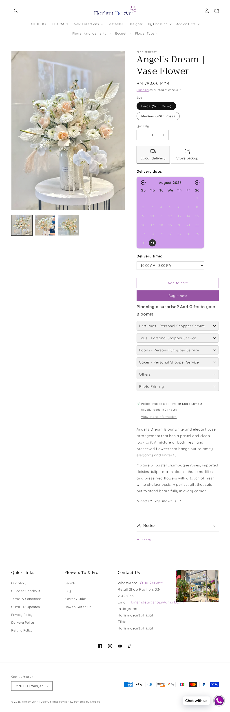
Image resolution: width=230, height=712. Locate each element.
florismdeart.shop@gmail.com (156, 602)
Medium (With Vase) (158, 116)
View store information (159, 417)
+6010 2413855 (151, 583)
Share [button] (146, 540)
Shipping (143, 89)
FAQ (67, 591)
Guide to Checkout (25, 591)
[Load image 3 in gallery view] (68, 225)
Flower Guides (75, 599)
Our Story (18, 583)
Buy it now (177, 296)
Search (69, 583)
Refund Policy (22, 630)
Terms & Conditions (26, 599)
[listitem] (153, 155)
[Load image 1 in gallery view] (21, 225)
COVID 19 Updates (25, 607)
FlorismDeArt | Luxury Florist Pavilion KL (47, 701)
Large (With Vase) (156, 106)
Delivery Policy (22, 623)
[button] (16, 11)
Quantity (143, 126)
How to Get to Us (78, 607)
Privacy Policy (22, 615)
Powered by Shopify (87, 701)
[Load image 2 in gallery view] (45, 225)
